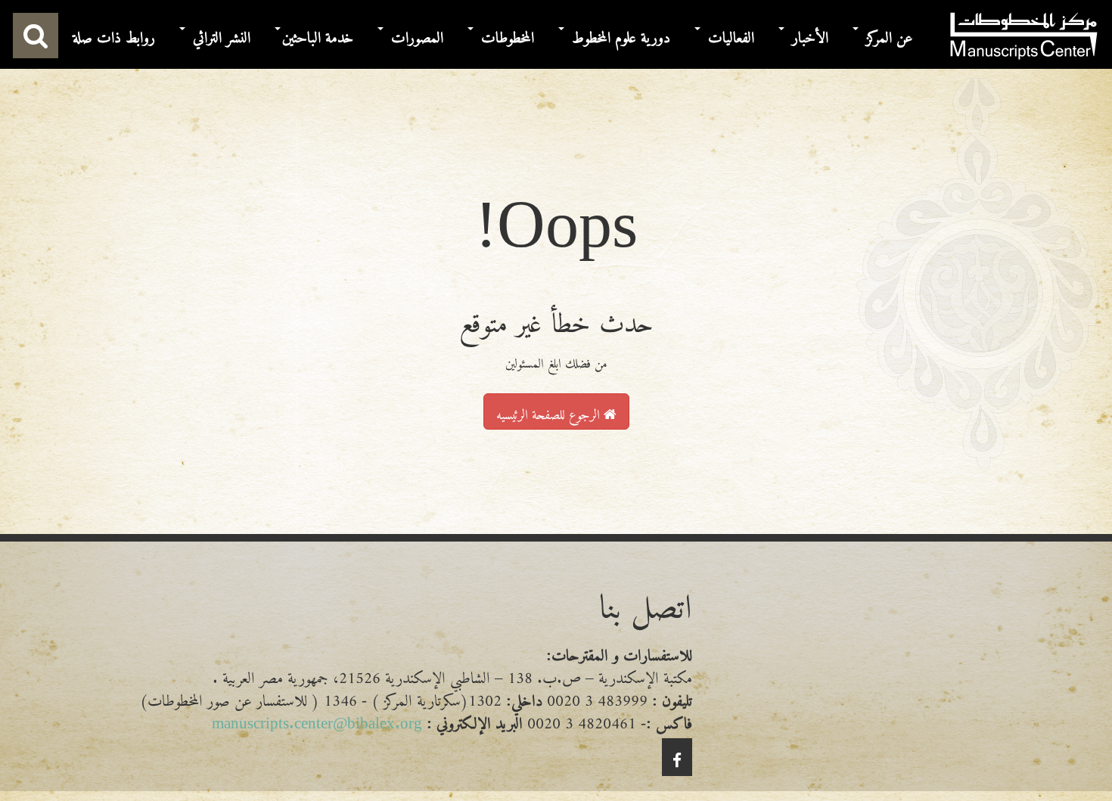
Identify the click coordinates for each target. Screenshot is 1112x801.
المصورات (417, 34)
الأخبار (810, 34)
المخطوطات (507, 34)
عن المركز (889, 34)
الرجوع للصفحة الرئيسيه (550, 410)
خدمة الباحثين (317, 34)
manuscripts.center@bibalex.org (317, 719)
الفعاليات (731, 34)
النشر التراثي (221, 34)
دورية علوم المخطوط (621, 34)
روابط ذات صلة (114, 34)
